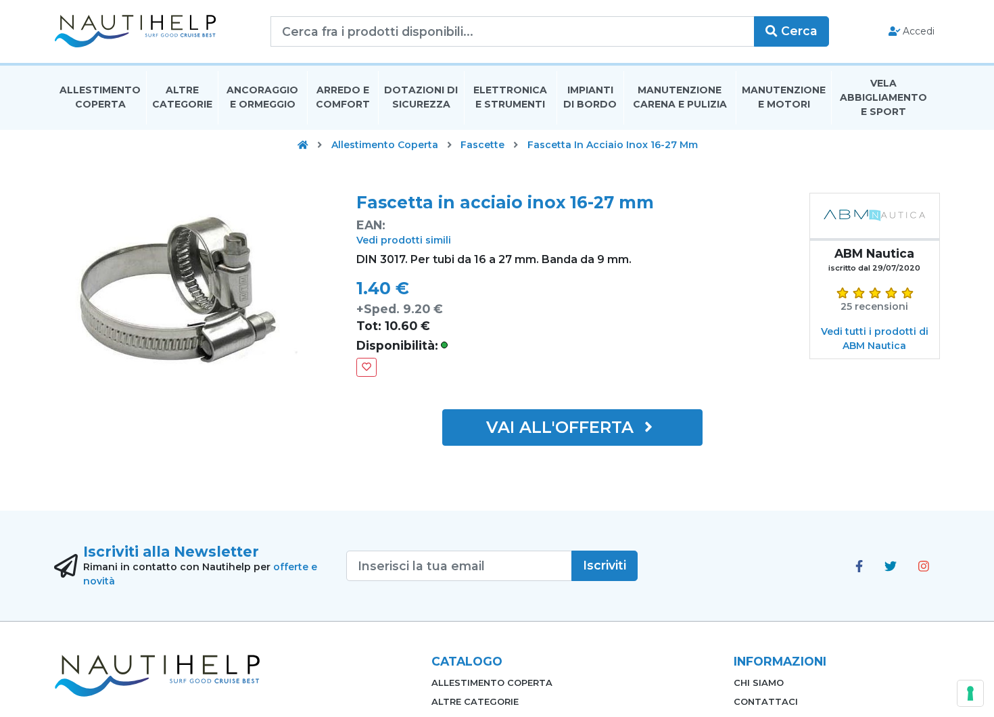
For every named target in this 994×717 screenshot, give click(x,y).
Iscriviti (604, 565)
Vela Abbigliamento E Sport (883, 97)
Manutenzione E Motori (784, 97)
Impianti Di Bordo (590, 97)
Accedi (917, 31)
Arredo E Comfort (343, 97)
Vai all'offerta (562, 427)
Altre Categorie (182, 97)
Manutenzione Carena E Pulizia (680, 97)
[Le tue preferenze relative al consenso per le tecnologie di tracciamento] (970, 693)
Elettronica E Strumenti (510, 97)
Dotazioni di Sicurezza (421, 97)
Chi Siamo (759, 682)
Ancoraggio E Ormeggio (262, 97)
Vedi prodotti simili (403, 240)
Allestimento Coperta (100, 97)
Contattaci (766, 701)
